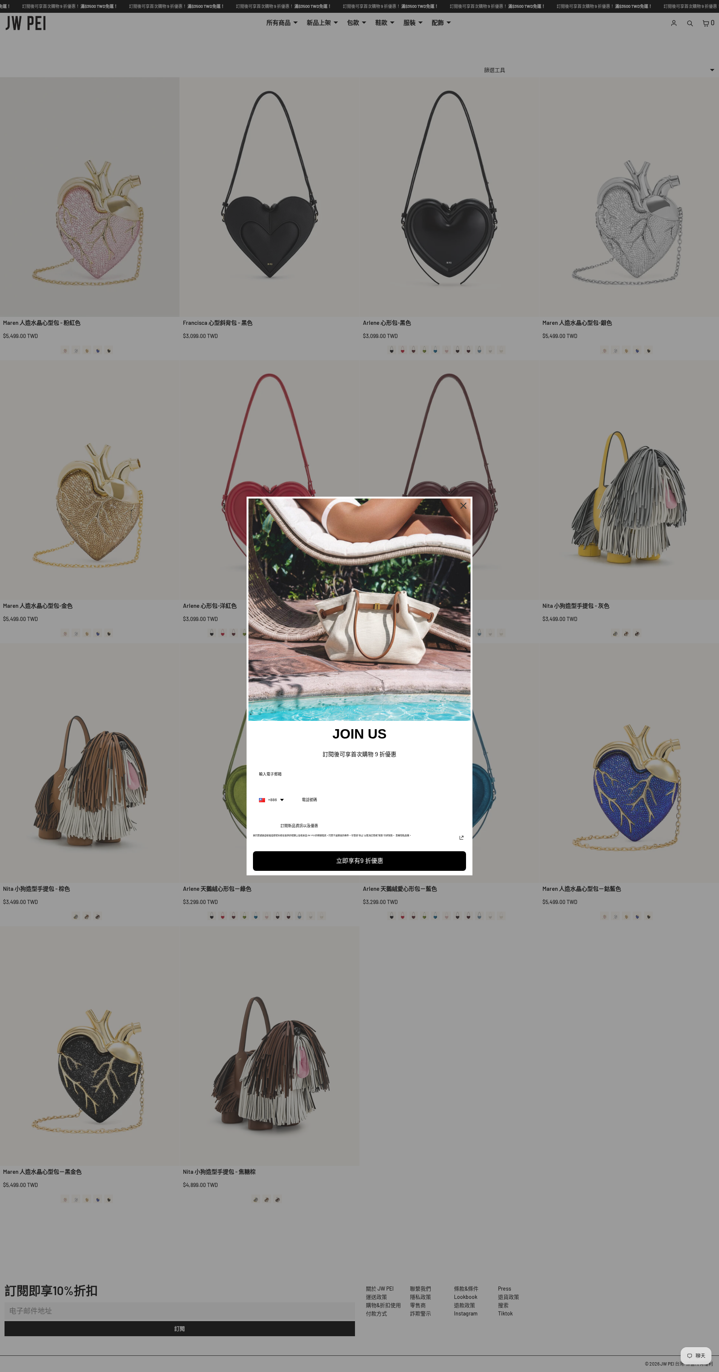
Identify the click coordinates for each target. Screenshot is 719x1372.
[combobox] (271, 800)
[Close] (463, 506)
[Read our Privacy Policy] (461, 837)
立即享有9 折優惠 (359, 861)
